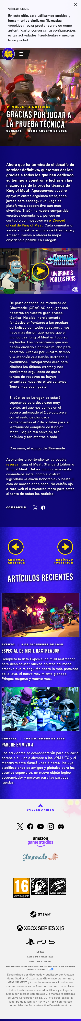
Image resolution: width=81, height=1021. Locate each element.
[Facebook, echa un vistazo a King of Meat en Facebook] (30, 826)
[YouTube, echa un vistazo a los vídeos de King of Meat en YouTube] (40, 826)
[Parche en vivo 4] (40, 709)
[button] (40, 271)
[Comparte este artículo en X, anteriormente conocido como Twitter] (35, 508)
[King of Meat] (8, 53)
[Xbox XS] (40, 928)
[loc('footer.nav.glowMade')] (40, 857)
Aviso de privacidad (40, 956)
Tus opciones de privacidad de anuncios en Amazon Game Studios (40, 968)
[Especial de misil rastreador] (40, 615)
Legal (40, 951)
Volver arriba (40, 809)
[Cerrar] (75, 5)
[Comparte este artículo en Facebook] (43, 508)
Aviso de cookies (40, 961)
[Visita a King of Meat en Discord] (61, 827)
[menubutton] (22, 54)
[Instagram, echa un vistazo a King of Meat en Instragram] (51, 826)
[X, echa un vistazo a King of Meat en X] (20, 826)
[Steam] (41, 914)
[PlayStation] (40, 942)
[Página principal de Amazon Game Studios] (40, 841)
